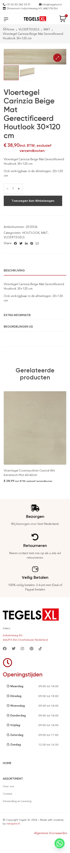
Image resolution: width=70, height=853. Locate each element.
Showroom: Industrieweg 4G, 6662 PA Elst (32, 8)
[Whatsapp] (60, 843)
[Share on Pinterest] (31, 243)
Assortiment (13, 778)
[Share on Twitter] (20, 243)
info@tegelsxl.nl (52, 4)
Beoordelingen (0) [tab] (18, 326)
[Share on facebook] (15, 243)
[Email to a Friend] (37, 243)
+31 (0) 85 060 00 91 (17, 4)
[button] (57, 58)
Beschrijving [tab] (14, 270)
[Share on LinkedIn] (26, 243)
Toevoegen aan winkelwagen (33, 201)
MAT (46, 29)
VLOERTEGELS (28, 29)
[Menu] (6, 19)
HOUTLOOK (31, 233)
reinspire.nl (13, 823)
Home (10, 29)
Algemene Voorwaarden (50, 833)
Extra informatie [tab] (17, 315)
